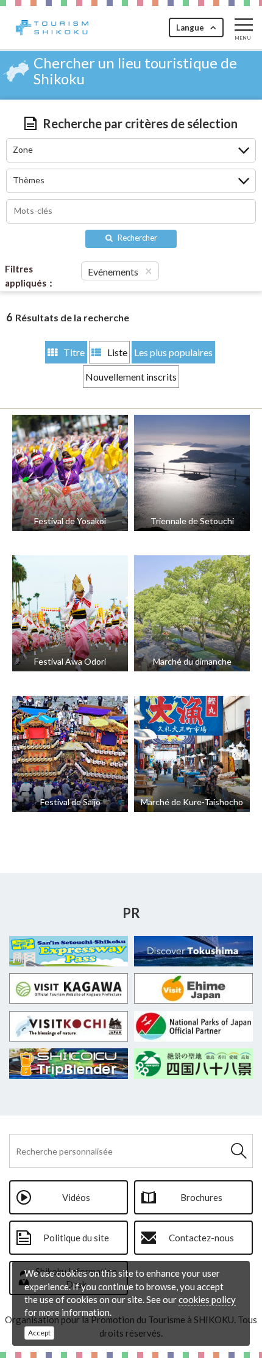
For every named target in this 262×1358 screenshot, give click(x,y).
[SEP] (68, 951)
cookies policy (207, 1299)
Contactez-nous (201, 1237)
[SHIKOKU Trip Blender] (68, 1063)
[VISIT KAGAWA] (68, 988)
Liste (117, 352)
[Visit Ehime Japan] (193, 988)
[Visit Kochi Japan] (68, 1026)
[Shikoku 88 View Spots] (193, 1063)
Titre (74, 352)
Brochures (201, 1197)
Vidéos (76, 1197)
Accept (39, 1332)
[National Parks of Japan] (193, 1026)
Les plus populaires (173, 352)
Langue (190, 27)
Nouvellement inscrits (131, 376)
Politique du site (76, 1237)
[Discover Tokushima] (193, 951)
